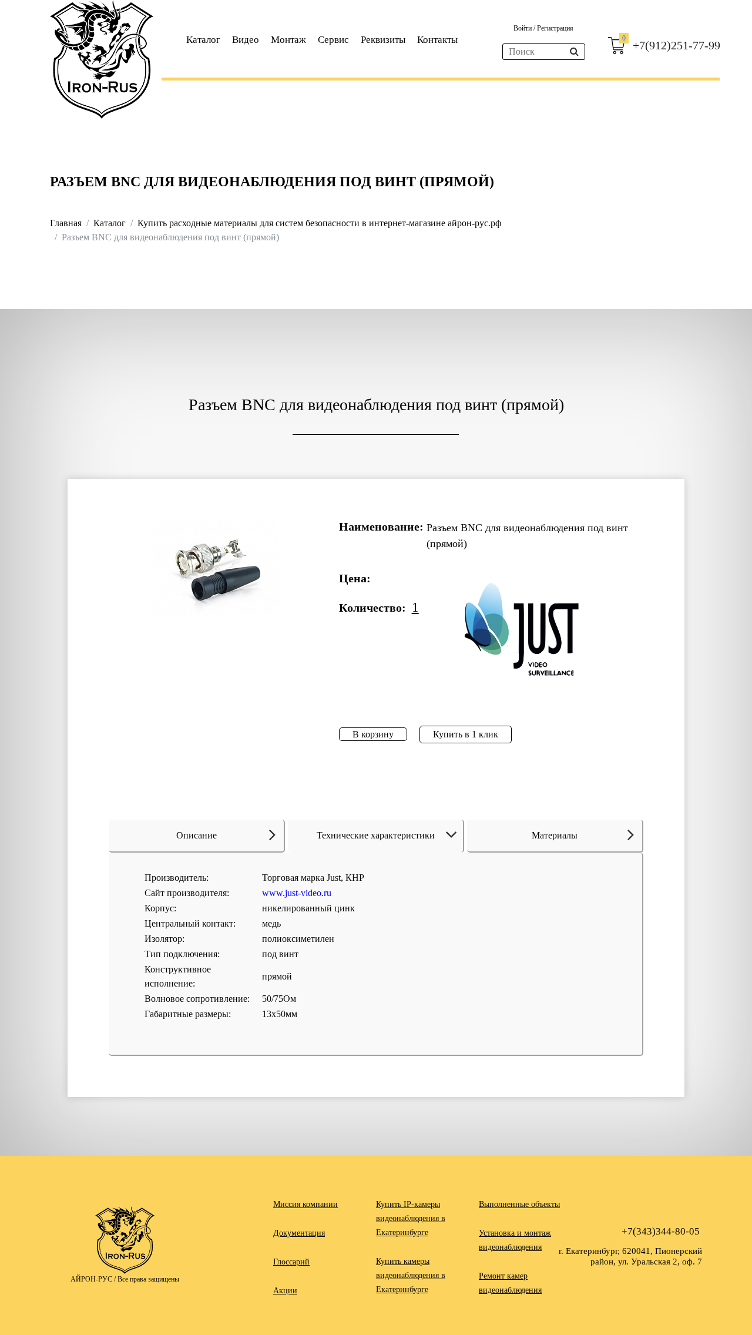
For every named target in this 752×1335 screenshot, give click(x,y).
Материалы (555, 835)
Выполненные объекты (519, 1204)
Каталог (203, 39)
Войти (523, 28)
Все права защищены (148, 1279)
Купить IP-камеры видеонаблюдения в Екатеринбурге (410, 1218)
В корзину (373, 734)
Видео (245, 39)
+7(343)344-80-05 (661, 1231)
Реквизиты (383, 39)
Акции (285, 1290)
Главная (66, 223)
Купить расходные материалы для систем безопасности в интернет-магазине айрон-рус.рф (319, 223)
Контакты (437, 39)
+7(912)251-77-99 (676, 45)
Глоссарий (291, 1261)
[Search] (574, 52)
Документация (299, 1233)
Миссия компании (305, 1204)
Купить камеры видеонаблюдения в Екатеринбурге (410, 1275)
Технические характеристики (376, 835)
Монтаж (288, 39)
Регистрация (555, 28)
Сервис (333, 39)
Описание (196, 835)
